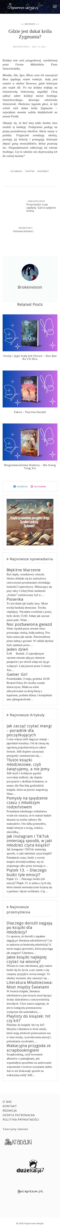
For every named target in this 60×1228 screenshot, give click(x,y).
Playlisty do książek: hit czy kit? (29, 1018)
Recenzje (30, 24)
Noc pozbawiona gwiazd (29, 624)
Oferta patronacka (19, 1115)
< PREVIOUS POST (35, 201)
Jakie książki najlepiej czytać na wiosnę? (27, 959)
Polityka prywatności (21, 1119)
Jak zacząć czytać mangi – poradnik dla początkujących (29, 730)
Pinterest (43, 171)
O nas (7, 1101)
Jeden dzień (17, 649)
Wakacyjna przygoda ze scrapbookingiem (29, 1048)
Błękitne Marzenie (24, 569)
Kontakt (10, 1106)
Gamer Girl (17, 674)
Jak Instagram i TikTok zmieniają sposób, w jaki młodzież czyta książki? (29, 841)
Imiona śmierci (23, 231)
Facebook (16, 171)
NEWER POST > (26, 228)
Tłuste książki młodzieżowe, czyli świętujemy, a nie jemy (28, 764)
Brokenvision (21, 47)
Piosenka (15, 599)
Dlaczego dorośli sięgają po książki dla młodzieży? (29, 928)
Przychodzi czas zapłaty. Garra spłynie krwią (41, 207)
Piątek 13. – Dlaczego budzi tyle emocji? (27, 872)
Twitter (29, 171)
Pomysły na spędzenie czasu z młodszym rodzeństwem (27, 803)
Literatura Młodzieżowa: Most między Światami (30, 984)
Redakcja (10, 1110)
